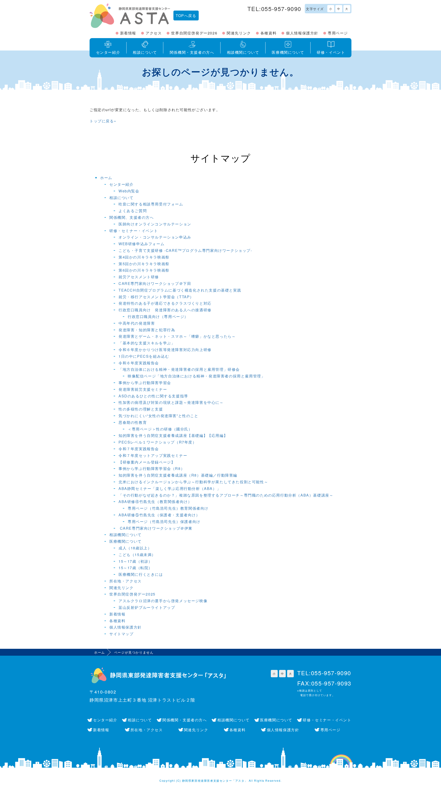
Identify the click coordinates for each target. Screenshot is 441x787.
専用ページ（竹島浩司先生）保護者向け (164, 521)
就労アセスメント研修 (139, 276)
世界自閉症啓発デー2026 (194, 33)
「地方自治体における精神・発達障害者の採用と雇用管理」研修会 (179, 369)
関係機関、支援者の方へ (131, 217)
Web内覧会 (129, 191)
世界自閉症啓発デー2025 (132, 594)
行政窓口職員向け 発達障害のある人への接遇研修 (165, 309)
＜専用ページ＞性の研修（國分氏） (160, 429)
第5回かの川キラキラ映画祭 (144, 263)
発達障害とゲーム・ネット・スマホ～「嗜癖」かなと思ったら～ (177, 336)
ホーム (106, 177)
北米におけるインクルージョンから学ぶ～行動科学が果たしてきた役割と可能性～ (193, 481)
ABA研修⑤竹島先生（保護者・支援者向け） (159, 514)
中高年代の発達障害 (137, 323)
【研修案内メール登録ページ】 (147, 462)
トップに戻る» (103, 121)
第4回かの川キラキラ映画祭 (144, 257)
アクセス (154, 33)
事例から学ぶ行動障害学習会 (145, 382)
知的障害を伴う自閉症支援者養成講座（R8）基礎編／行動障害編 (178, 475)
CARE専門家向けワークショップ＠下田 (155, 283)
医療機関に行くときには (141, 574)
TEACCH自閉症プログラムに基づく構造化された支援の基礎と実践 (180, 290)
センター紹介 (121, 184)
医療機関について (125, 541)
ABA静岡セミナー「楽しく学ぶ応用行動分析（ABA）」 (170, 488)
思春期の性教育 (133, 422)
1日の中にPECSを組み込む (144, 356)
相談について (121, 197)
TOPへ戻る (186, 15)
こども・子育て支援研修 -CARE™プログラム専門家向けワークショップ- (185, 250)
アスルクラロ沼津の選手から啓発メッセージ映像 (163, 600)
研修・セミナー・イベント (133, 230)
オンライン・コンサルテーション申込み (155, 237)
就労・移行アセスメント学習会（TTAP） (156, 296)
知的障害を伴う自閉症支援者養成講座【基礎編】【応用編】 (173, 435)
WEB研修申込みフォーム (141, 243)
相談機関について (125, 534)
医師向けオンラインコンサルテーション (155, 224)
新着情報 (128, 33)
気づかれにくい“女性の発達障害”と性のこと (158, 415)
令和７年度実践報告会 (139, 448)
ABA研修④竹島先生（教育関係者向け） (155, 501)
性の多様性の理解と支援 (141, 409)
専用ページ (338, 33)
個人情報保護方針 (302, 33)
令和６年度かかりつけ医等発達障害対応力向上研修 (165, 349)
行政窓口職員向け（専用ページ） (158, 316)
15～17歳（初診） (136, 561)
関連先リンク (239, 33)
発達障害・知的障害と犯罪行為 (147, 329)
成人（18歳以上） (135, 548)
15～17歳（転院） (136, 567)
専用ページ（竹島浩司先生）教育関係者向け (168, 508)
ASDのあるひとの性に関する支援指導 (153, 396)
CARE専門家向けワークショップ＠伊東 (155, 528)
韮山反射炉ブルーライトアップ (147, 607)
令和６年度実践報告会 (139, 362)
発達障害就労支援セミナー (143, 389)
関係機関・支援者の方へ (184, 719)
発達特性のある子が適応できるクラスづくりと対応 (165, 303)
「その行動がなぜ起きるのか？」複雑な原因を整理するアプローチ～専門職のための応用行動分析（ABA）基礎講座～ (226, 495)
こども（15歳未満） (137, 554)
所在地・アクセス (125, 581)
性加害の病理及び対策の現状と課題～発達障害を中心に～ (171, 402)
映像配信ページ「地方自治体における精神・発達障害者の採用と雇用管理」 (196, 376)
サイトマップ (121, 633)
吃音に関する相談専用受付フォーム (151, 204)
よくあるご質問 (133, 210)
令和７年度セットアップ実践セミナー (153, 455)
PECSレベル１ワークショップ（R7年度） (158, 442)
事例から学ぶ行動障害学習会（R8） (152, 468)
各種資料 (268, 33)
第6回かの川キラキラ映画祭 (144, 270)
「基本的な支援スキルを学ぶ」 (147, 343)
